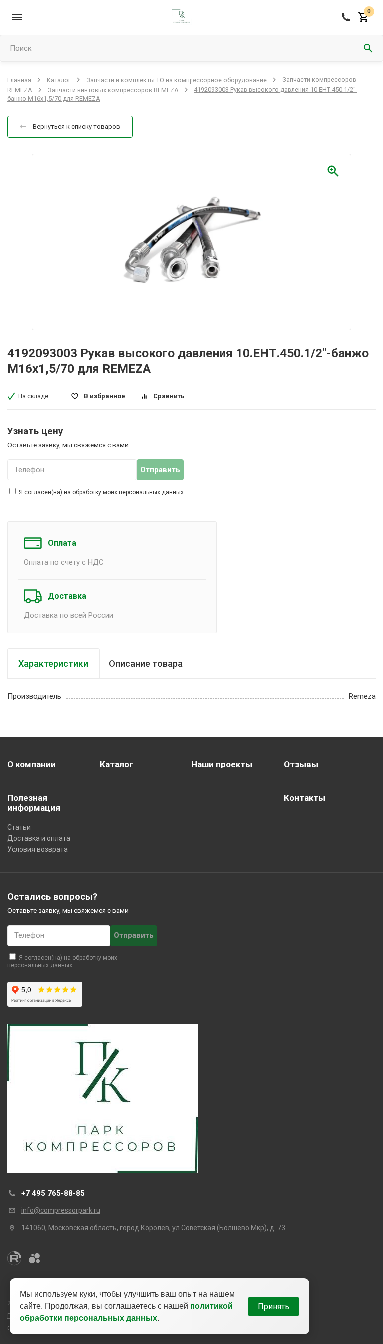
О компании (31, 764)
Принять (273, 1306)
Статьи (19, 827)
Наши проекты (222, 764)
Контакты (304, 798)
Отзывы (301, 764)
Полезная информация (33, 803)
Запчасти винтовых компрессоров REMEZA (113, 89)
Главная (19, 79)
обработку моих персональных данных (128, 492)
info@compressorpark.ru (60, 1210)
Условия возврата (37, 849)
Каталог (59, 79)
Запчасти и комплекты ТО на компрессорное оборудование (176, 79)
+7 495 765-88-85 (53, 1193)
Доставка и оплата (38, 838)
